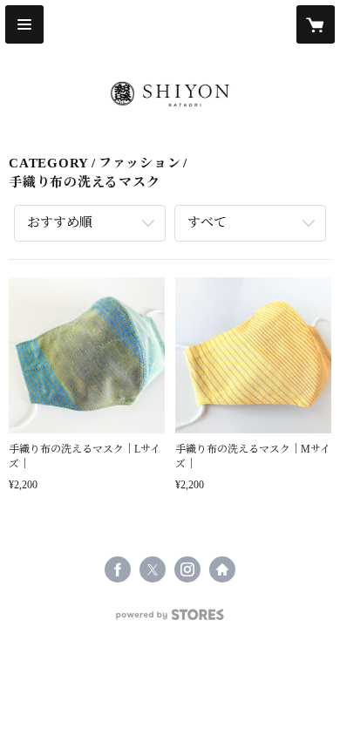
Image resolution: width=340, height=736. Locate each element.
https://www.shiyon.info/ (222, 569)
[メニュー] (24, 24)
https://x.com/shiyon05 (152, 569)
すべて (207, 222)
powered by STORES (170, 619)
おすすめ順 (59, 222)
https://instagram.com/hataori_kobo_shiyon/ (187, 569)
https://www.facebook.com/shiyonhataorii (118, 569)
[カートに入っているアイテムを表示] (315, 24)
